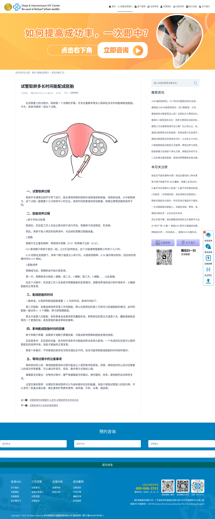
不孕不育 (77, 492)
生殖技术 (35, 501)
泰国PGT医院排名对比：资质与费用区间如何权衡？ (175, 120)
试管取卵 (74, 93)
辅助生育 (77, 496)
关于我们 (206, 6)
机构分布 (56, 492)
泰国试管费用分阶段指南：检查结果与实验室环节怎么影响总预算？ (175, 132)
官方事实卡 (16, 501)
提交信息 (107, 464)
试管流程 (35, 496)
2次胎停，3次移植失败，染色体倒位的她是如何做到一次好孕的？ (175, 194)
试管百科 (180, 6)
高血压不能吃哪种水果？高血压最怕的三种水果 (174, 175)
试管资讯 (35, 488)
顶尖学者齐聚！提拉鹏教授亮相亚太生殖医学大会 (175, 219)
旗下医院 (141, 6)
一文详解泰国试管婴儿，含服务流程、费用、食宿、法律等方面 (175, 207)
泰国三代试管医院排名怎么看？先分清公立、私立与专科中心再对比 (175, 126)
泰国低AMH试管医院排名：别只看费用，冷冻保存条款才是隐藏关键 (175, 107)
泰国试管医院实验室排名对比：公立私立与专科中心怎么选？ (175, 139)
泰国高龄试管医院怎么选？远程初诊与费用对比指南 (175, 114)
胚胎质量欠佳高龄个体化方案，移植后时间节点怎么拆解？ (175, 151)
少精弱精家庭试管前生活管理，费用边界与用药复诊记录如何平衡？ (175, 145)
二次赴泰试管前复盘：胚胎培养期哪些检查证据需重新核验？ (175, 158)
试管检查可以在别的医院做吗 (44, 405)
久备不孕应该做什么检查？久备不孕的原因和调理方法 (175, 188)
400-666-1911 (147, 488)
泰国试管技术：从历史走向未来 (166, 213)
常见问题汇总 (58, 73)
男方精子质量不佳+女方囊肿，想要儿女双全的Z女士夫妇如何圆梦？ (175, 182)
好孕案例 (77, 501)
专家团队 (167, 6)
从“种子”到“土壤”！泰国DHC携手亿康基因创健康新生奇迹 (175, 226)
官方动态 (193, 6)
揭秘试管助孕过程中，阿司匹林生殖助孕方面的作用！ (175, 201)
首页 (114, 6)
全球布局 (154, 6)
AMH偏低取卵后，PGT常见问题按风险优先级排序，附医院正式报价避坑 (175, 101)
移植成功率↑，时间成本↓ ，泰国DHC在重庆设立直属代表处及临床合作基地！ (175, 232)
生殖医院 (15, 496)
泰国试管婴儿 (126, 6)
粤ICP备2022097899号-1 (93, 515)
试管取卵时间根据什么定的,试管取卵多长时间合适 (54, 400)
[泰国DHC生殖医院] (32, 7)
